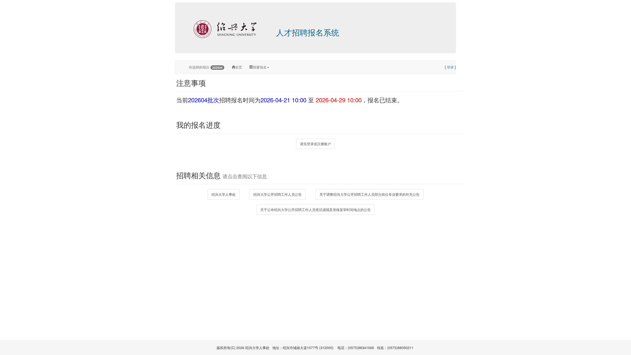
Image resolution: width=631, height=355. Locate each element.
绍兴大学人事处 (223, 194)
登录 (450, 67)
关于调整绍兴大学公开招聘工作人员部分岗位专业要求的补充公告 (369, 194)
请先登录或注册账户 (315, 143)
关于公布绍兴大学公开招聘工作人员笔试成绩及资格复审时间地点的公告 (315, 209)
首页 (238, 67)
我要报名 (260, 67)
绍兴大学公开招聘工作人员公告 (277, 194)
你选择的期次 (206, 67)
